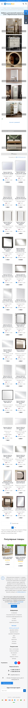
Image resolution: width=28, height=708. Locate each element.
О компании (14, 612)
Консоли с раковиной (8, 131)
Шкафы (4, 81)
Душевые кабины (14, 630)
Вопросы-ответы (14, 656)
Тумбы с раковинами (7, 47)
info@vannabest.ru (21, 592)
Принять (14, 606)
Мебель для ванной (14, 628)
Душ (14, 635)
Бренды (14, 658)
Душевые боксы (14, 631)
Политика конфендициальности (14, 616)
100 (19, 157)
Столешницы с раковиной (9, 147)
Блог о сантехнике (14, 649)
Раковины (14, 643)
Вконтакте (15, 662)
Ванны (14, 637)
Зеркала (4, 64)
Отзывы (14, 618)
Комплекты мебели (7, 31)
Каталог (14, 625)
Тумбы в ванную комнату (9, 114)
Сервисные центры (14, 622)
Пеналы (4, 97)
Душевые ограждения (14, 633)
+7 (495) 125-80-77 (15, 669)
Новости (14, 654)
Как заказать (14, 652)
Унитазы (14, 641)
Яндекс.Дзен (19, 662)
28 (16, 157)
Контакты (14, 620)
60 (17, 157)
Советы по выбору (14, 651)
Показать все (23, 157)
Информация (14, 610)
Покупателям (14, 646)
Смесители (14, 639)
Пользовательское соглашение (14, 614)
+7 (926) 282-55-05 (15, 671)
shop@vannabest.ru (15, 674)
